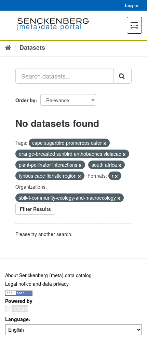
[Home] (8, 47)
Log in (131, 5)
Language (17, 319)
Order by (25, 100)
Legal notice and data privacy (37, 283)
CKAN (16, 308)
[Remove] (104, 143)
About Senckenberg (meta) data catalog (48, 275)
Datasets (32, 47)
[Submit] (122, 76)
